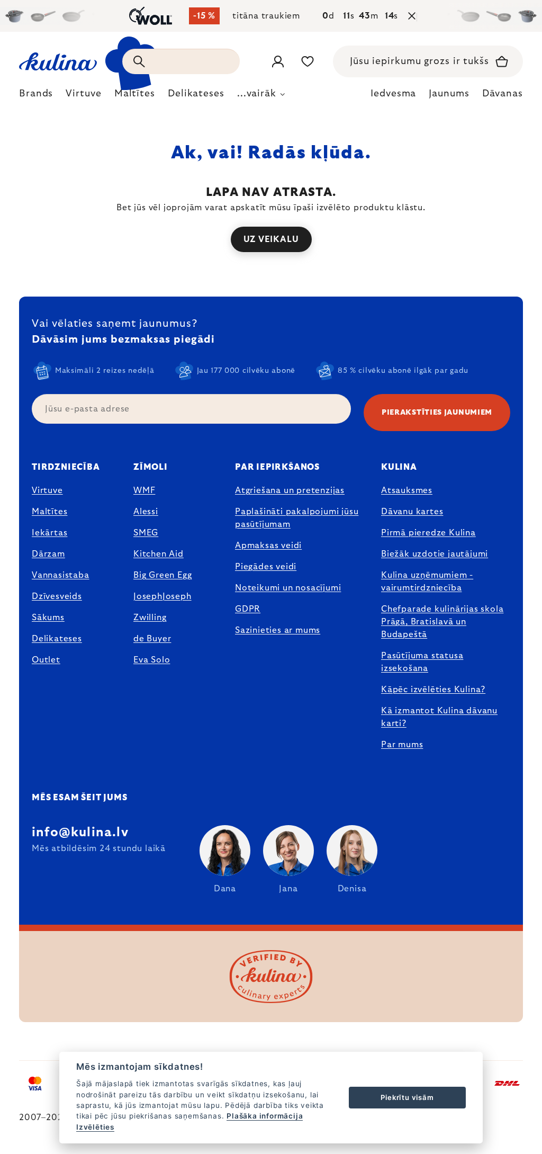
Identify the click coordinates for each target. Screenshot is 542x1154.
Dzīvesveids (57, 596)
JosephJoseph (162, 596)
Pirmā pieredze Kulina (428, 533)
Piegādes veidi (265, 566)
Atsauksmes (406, 490)
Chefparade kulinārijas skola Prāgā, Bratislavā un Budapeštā (442, 622)
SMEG (145, 533)
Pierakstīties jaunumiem (437, 412)
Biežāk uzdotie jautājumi (434, 554)
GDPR (247, 609)
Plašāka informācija (265, 1116)
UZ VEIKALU (271, 239)
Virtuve (47, 490)
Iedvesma (393, 94)
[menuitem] (36, 96)
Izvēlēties (95, 1127)
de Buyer (152, 638)
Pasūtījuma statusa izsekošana (422, 662)
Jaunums (449, 94)
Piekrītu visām (407, 1097)
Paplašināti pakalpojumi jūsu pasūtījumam (296, 518)
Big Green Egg (162, 575)
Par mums (402, 744)
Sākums (48, 617)
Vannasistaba (60, 575)
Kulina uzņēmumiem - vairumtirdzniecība (427, 581)
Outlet (46, 660)
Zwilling (149, 617)
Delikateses (57, 638)
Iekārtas (49, 533)
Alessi (145, 511)
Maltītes (49, 511)
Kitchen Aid (158, 554)
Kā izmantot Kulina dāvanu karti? (439, 717)
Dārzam (48, 554)
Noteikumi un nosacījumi (288, 588)
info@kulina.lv (80, 832)
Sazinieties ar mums (277, 630)
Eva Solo (151, 660)
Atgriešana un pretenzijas (290, 490)
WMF (144, 490)
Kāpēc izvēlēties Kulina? (433, 689)
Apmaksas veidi (268, 545)
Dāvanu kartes (412, 511)
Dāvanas (502, 94)
